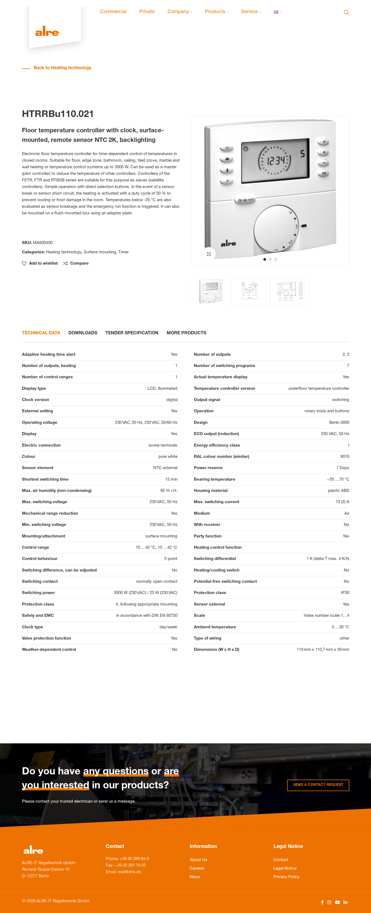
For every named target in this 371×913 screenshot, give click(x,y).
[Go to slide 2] (270, 259)
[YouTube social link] (337, 902)
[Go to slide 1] (264, 259)
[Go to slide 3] (275, 259)
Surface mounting (100, 252)
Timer (123, 252)
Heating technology (64, 252)
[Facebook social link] (322, 902)
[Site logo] (55, 12)
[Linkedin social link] (345, 902)
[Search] (346, 12)
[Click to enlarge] (209, 254)
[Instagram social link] (329, 902)
